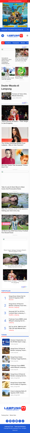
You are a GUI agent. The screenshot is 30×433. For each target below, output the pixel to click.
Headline (8, 42)
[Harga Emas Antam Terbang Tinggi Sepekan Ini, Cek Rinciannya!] (6, 359)
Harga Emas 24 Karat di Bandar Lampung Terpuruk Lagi (18, 350)
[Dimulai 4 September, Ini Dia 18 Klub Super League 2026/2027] (6, 342)
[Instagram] (10, 421)
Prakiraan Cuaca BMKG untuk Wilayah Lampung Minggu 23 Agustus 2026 (18, 367)
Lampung (16, 307)
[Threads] (13, 421)
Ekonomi (11, 299)
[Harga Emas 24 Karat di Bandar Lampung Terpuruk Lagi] (6, 350)
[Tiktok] (23, 421)
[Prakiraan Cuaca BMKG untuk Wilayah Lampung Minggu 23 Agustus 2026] (6, 367)
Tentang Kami (4, 415)
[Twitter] (19, 421)
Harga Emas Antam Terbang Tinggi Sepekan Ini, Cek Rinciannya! (18, 358)
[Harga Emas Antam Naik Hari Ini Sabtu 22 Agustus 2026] (6, 384)
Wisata (23, 42)
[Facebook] (7, 421)
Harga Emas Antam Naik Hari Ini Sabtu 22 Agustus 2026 (18, 384)
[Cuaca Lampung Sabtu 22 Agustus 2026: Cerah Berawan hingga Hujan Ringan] (6, 393)
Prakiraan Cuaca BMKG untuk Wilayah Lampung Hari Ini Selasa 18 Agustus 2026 (18, 320)
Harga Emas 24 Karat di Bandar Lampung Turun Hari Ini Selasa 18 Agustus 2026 (17, 305)
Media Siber (13, 415)
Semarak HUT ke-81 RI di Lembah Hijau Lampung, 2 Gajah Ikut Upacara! (17, 313)
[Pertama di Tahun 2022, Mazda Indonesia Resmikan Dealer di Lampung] (6, 96)
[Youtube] (16, 421)
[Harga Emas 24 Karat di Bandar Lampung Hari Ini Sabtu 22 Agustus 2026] (6, 376)
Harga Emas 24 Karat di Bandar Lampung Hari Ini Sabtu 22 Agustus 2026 (18, 375)
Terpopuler (15, 42)
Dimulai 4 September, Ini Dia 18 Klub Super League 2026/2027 (18, 341)
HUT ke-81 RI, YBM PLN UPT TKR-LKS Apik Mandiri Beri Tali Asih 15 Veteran (17, 328)
